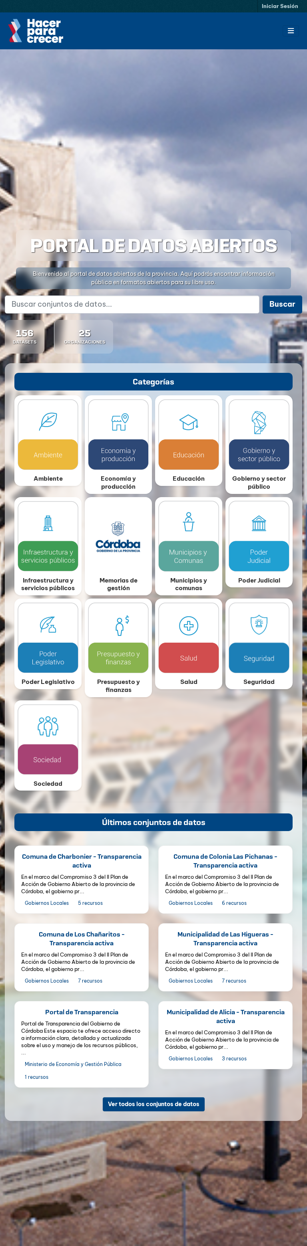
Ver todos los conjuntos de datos (153, 1104)
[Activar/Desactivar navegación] (291, 30)
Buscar (282, 304)
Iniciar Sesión (280, 6)
